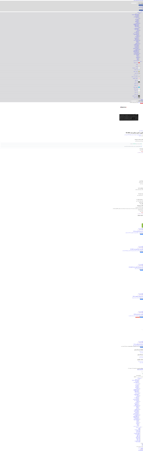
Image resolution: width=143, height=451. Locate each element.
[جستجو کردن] (142, 4)
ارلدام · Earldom (136, 62)
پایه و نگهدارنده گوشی (136, 50)
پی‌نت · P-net (136, 92)
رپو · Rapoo (136, 80)
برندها (141, 102)
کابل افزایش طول (136, 34)
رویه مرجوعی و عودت (140, 361)
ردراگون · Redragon (135, 78)
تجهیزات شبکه (137, 410)
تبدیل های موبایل (136, 415)
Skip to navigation (136, 0)
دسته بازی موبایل (134, 297)
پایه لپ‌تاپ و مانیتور (136, 413)
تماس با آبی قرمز (141, 357)
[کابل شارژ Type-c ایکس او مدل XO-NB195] (137, 245)
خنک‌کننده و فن (137, 46)
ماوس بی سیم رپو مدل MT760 (138, 314)
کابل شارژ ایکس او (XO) (133, 250)
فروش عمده (142, 225)
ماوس (139, 18)
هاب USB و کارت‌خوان (136, 33)
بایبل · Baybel (136, 69)
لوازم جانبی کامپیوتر (137, 43)
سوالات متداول (141, 362)
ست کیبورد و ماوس (136, 16)
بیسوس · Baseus (136, 71)
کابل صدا (137, 398)
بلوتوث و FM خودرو (136, 417)
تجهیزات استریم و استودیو (137, 405)
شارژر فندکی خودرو (136, 60)
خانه (142, 102)
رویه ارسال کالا (141, 351)
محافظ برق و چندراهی (136, 48)
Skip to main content (140, 0)
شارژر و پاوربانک (128, 250)
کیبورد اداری (137, 17)
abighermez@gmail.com (140, 369)
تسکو (139, 102)
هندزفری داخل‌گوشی (136, 24)
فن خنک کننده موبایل (136, 51)
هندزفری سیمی (137, 26)
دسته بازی (137, 37)
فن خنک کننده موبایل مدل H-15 (138, 344)
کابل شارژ (138, 250)
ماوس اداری (136, 315)
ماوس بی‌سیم (137, 19)
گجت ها (138, 420)
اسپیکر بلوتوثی (137, 393)
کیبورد (139, 13)
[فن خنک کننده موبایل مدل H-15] (137, 328)
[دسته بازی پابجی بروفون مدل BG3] (137, 281)
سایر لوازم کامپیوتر (136, 44)
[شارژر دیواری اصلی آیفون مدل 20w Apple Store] (137, 263)
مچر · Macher (136, 85)
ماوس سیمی (137, 386)
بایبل (140, 232)
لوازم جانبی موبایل (137, 49)
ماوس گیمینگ (137, 21)
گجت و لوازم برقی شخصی (136, 53)
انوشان (137, 64)
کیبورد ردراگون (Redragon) (135, 14)
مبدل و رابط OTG (136, 32)
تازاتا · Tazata (136, 73)
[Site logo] (138, 2)
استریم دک (137, 41)
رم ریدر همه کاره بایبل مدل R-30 (138, 231)
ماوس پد (137, 22)
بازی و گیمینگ (141, 297)
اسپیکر (139, 27)
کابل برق (137, 35)
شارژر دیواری (141, 268)
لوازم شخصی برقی (136, 54)
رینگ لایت (137, 42)
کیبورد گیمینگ (137, 36)
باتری (138, 56)
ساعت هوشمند (137, 418)
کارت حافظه (138, 232)
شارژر (138, 58)
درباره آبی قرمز (141, 356)
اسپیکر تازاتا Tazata (136, 394)
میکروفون (137, 406)
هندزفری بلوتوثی (136, 25)
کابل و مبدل (138, 30)
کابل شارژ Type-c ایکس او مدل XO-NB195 (136, 249)
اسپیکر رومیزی (137, 29)
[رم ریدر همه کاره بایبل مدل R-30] (137, 227)
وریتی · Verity (136, 90)
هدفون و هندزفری (138, 388)
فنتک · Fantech (136, 83)
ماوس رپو (137, 20)
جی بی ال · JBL (138, 432)
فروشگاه (142, 99)
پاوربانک (138, 59)
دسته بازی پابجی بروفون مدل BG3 (138, 296)
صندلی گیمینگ (137, 38)
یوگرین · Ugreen (136, 97)
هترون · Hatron (138, 438)
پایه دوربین (137, 408)
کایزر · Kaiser (136, 94)
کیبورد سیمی (137, 15)
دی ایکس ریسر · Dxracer (135, 76)
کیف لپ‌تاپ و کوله (136, 45)
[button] (140, 228)
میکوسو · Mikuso (136, 87)
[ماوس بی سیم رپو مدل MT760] (137, 310)
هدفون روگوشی (137, 391)
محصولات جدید (141, 100)
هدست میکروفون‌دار (136, 389)
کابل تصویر (137, 31)
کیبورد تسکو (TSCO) (130, 134)
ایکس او (137, 66)
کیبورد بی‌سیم (137, 381)
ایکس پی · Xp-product (137, 429)
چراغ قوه (137, 55)
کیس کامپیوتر (137, 47)
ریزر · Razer (138, 435)
